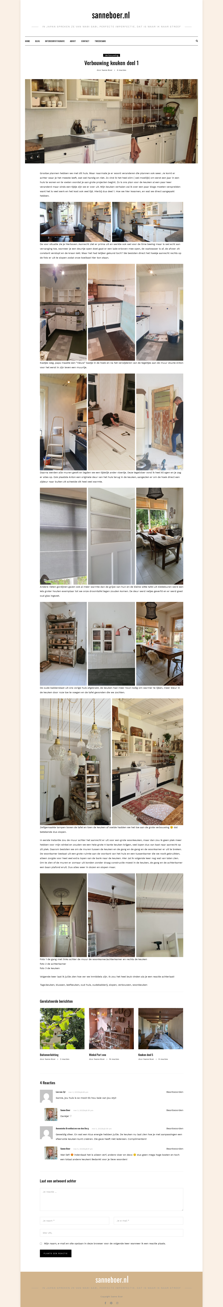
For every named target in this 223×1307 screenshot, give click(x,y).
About (73, 41)
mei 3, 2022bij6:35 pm (83, 1110)
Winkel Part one (97, 1055)
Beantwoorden (174, 1091)
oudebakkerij (100, 984)
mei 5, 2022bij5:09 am (102, 1129)
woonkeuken (139, 984)
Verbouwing (111, 55)
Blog (37, 41)
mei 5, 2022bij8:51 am (83, 1149)
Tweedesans (100, 41)
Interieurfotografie (55, 41)
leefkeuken (72, 984)
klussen (60, 984)
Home (27, 41)
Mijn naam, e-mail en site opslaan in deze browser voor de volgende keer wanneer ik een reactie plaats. (105, 1243)
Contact (85, 41)
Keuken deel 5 (145, 1055)
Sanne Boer (65, 1110)
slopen (113, 984)
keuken (50, 984)
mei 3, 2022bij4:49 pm (78, 1092)
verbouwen (124, 984)
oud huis (86, 984)
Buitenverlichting (49, 1055)
